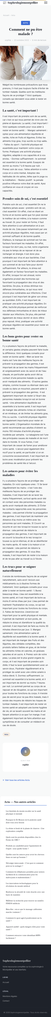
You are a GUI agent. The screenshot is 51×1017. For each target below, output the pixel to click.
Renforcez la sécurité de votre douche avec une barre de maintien (25, 893)
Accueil (6, 15)
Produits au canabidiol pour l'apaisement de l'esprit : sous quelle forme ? (23, 847)
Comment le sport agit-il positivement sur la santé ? (24, 919)
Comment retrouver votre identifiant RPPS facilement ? (23, 936)
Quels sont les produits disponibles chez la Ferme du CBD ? (23, 838)
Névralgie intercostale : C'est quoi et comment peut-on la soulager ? (24, 864)
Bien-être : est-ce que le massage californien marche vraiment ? (24, 910)
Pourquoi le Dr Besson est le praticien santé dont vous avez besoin (23, 821)
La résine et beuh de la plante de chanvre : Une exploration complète (25, 829)
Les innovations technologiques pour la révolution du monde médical (22, 884)
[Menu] (45, 3)
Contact (6, 1001)
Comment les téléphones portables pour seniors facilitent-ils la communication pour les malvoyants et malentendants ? (25, 874)
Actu (13, 15)
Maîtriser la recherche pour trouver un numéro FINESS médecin (25, 901)
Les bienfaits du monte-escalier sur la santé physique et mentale (23, 812)
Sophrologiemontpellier (20, 2)
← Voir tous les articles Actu (16, 780)
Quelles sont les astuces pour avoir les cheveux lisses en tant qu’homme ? (25, 855)
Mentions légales (10, 996)
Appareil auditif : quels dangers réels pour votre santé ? (25, 928)
